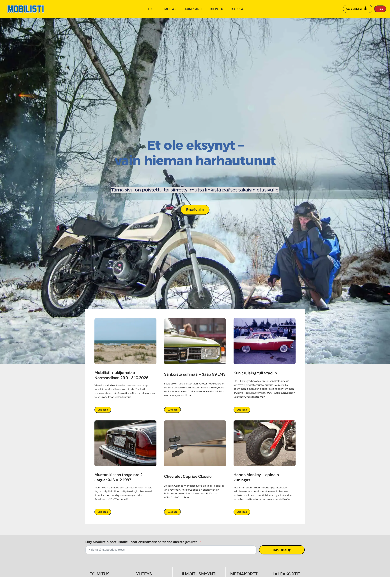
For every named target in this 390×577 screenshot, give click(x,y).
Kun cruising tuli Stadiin (255, 373)
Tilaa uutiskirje (281, 550)
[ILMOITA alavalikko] (176, 9)
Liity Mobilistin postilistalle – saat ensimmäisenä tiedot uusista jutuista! (141, 542)
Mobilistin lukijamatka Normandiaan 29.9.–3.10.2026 (121, 375)
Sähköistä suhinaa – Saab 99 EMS (195, 374)
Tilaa (380, 9)
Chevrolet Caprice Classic (188, 476)
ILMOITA (168, 9)
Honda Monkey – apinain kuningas (256, 477)
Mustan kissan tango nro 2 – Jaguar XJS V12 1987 (120, 477)
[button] (195, 210)
